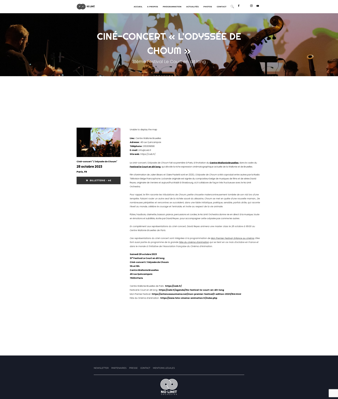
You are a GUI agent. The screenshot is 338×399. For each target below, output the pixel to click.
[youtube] (257, 7)
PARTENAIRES (118, 368)
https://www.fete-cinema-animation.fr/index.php (188, 298)
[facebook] (239, 6)
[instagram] (252, 6)
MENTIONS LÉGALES (164, 368)
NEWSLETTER (101, 368)
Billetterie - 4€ (100, 180)
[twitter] (245, 6)
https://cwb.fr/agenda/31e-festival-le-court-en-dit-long (191, 289)
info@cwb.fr (145, 150)
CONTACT (145, 368)
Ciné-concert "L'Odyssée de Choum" (97, 161)
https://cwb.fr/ (148, 154)
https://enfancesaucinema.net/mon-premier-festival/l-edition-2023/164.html (196, 294)
